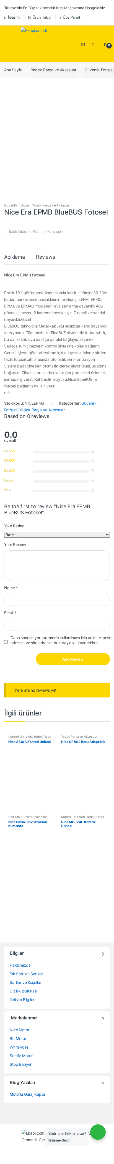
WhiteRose (19, 1047)
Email (10, 612)
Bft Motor (18, 1038)
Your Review (15, 544)
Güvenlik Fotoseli (17, 205)
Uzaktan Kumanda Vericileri (28, 817)
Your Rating (14, 525)
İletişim (14, 17)
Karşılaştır (55, 231)
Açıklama (14, 257)
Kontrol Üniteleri (20, 737)
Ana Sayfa (13, 69)
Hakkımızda (20, 965)
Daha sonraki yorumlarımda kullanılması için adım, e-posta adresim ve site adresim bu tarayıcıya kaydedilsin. (62, 640)
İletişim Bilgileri (22, 999)
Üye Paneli (72, 17)
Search (84, 44)
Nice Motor (19, 1029)
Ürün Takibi (42, 17)
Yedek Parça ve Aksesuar (53, 69)
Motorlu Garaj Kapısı (27, 1094)
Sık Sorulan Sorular (26, 973)
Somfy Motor (21, 1055)
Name (11, 587)
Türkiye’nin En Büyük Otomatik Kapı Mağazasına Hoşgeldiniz (54, 8)
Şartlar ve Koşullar (25, 982)
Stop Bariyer (21, 1064)
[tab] (14, 259)
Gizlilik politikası (23, 991)
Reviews (45, 257)
